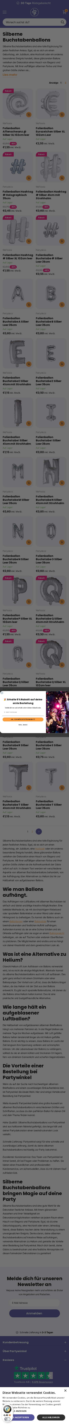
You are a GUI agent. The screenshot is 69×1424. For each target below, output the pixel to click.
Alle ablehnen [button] (51, 1417)
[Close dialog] (2, 693)
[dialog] (34, 1405)
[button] (34, 1411)
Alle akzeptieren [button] (19, 1417)
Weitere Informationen (42, 1407)
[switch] (7, 1419)
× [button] (65, 1390)
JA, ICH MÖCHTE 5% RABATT (23, 719)
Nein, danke (23, 725)
